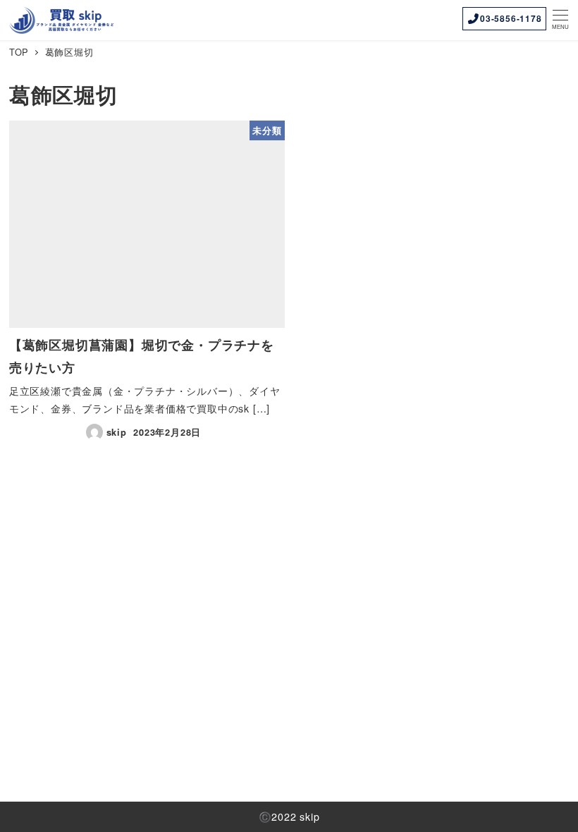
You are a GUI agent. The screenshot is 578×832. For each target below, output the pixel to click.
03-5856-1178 (511, 18)
